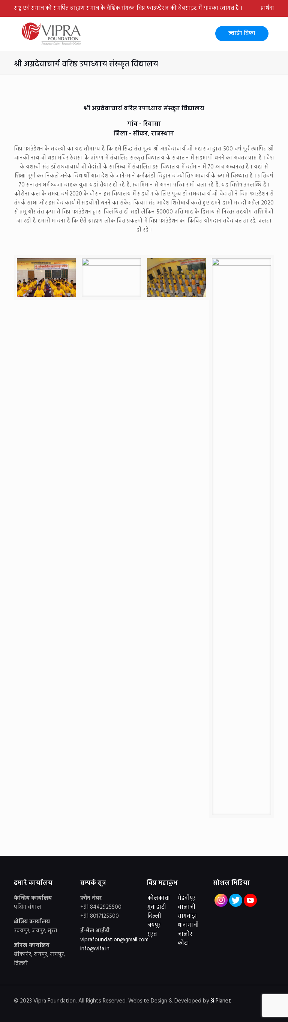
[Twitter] (215, 1009)
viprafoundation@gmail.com (114, 939)
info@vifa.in (95, 948)
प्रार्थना (267, 8)
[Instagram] (236, 1009)
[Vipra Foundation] (52, 34)
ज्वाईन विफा (241, 33)
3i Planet (221, 1000)
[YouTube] (226, 1009)
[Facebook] (205, 1009)
